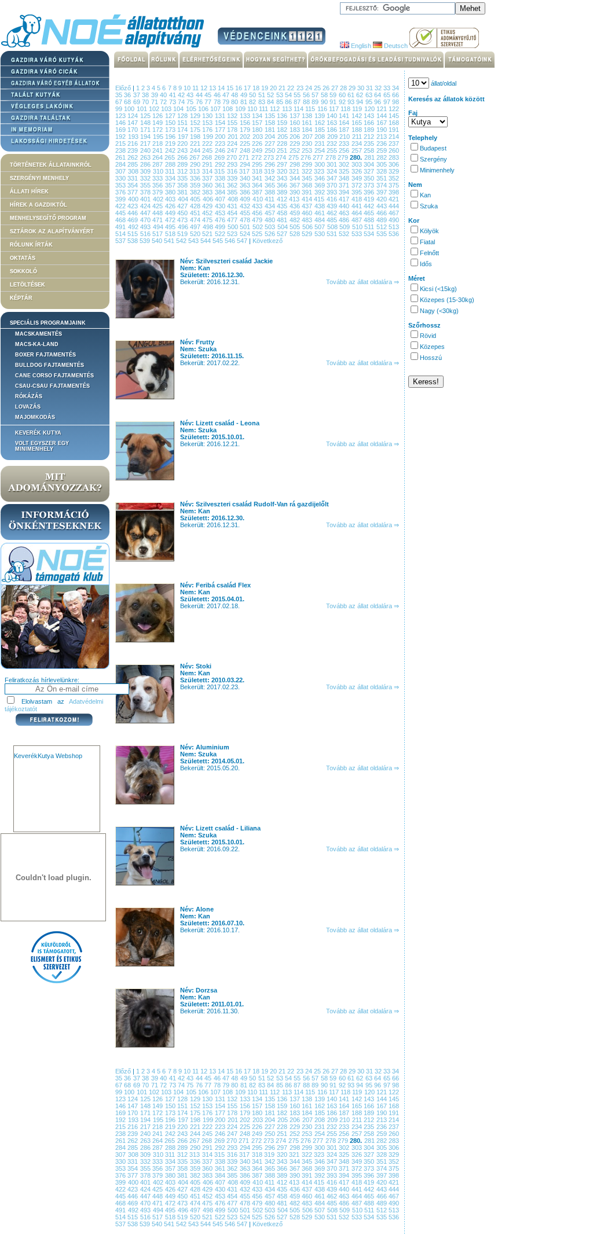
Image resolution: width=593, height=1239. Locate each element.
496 (184, 226)
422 (121, 206)
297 (283, 164)
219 (171, 143)
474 (196, 219)
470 (146, 219)
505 (296, 226)
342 (271, 178)
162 (320, 122)
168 (394, 122)
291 (208, 164)
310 (159, 171)
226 (258, 143)
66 (395, 94)
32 (379, 87)
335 (183, 178)
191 (394, 129)
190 (382, 129)
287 (158, 164)
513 (394, 226)
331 (133, 178)
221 (196, 143)
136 (283, 115)
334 (171, 178)
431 (233, 206)
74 (182, 101)
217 (146, 143)
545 (219, 240)
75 (190, 101)
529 (308, 233)
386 (246, 192)
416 (333, 199)
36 (128, 94)
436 (296, 206)
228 (283, 143)
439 (333, 206)
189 (370, 129)
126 (158, 115)
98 (395, 101)
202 (246, 136)
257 (358, 150)
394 (345, 192)
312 (183, 171)
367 (296, 185)
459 (296, 212)
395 (358, 192)
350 (370, 178)
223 (221, 143)
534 (370, 233)
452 (208, 212)
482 (296, 219)
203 (258, 136)
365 (271, 185)
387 (258, 192)
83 (262, 101)
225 (246, 143)
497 (196, 226)
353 (121, 185)
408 (234, 199)
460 (308, 212)
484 (320, 219)
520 (196, 233)
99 (119, 108)
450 (183, 212)
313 (195, 171)
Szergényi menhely (39, 178)
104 (179, 108)
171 (146, 129)
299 (308, 164)
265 (170, 157)
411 (271, 199)
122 (394, 108)
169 (121, 129)
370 (333, 185)
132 (233, 115)
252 (296, 150)
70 (146, 101)
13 (213, 87)
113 (288, 108)
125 (146, 115)
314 (208, 171)
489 (382, 219)
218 (158, 143)
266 (183, 157)
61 (351, 94)
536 (394, 233)
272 (257, 157)
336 (196, 178)
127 (171, 115)
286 (146, 164)
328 (382, 171)
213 (382, 136)
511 (370, 226)
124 (133, 115)
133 (246, 115)
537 (121, 240)
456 (258, 212)
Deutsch (395, 45)
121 (382, 108)
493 (146, 226)
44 (200, 94)
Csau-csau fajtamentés (52, 386)
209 (333, 136)
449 (171, 212)
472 (171, 219)
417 (345, 199)
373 (370, 185)
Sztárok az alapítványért (52, 231)
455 (246, 212)
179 (246, 129)
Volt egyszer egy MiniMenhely (42, 446)
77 (208, 101)
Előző (123, 87)
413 (295, 199)
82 (253, 101)
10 (188, 87)
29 (353, 87)
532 (345, 233)
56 (307, 94)
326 (358, 171)
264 (158, 157)
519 (183, 233)
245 (208, 150)
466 (382, 212)
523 (233, 233)
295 (258, 164)
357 (171, 185)
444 (394, 206)
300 (320, 164)
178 (233, 129)
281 (370, 157)
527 (283, 233)
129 (196, 115)
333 (158, 178)
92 (343, 101)
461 (320, 212)
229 (296, 143)
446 (133, 212)
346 (320, 178)
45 (208, 94)
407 (221, 199)
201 (234, 136)
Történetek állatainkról (50, 165)
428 (196, 206)
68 (128, 101)
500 (234, 226)
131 (221, 115)
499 (221, 226)
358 (183, 185)
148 (146, 122)
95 (369, 101)
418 (358, 199)
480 (271, 219)
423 (133, 206)
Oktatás (22, 258)
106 (204, 108)
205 (283, 136)
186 (333, 129)
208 (320, 136)
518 (171, 233)
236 (382, 143)
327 (370, 171)
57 (316, 94)
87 (298, 101)
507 (320, 226)
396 (370, 192)
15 (230, 87)
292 (221, 164)
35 (119, 94)
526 (271, 233)
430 (221, 206)
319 (270, 171)
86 (289, 101)
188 (358, 129)
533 (358, 233)
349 (358, 178)
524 (246, 233)
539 (146, 240)
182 (283, 129)
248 (246, 150)
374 (382, 185)
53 (280, 94)
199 (209, 136)
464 (358, 212)
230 (308, 143)
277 (319, 157)
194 (146, 136)
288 (171, 164)
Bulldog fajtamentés (49, 365)
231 (320, 143)
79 (226, 101)
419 (370, 199)
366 (283, 185)
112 (275, 108)
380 (171, 192)
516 (146, 233)
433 (258, 206)
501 (246, 226)
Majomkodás (35, 417)
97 (387, 101)
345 (308, 178)
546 (231, 240)
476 (221, 219)
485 (333, 219)
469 (133, 219)
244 (196, 150)
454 (233, 212)
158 (271, 122)
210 (345, 136)
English (360, 45)
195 (159, 136)
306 (394, 164)
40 (164, 94)
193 (134, 136)
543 (194, 240)
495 (171, 226)
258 (370, 150)
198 (196, 136)
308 (134, 171)
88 (307, 101)
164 (345, 122)
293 (233, 164)
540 (158, 240)
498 (209, 226)
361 (221, 185)
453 (221, 212)
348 (345, 178)
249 (258, 150)
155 (233, 122)
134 (258, 115)
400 (134, 199)
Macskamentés (38, 334)
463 (345, 212)
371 (345, 185)
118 (346, 108)
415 (320, 199)
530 (320, 233)
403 (171, 199)
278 (331, 157)
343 (283, 178)
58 (325, 94)
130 (208, 115)
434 (271, 206)
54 (289, 94)
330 (121, 178)
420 (382, 199)
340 (246, 178)
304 (370, 164)
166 (370, 122)
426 (171, 206)
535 (382, 233)
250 (271, 150)
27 (335, 87)
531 (333, 233)
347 (333, 178)
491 (121, 226)
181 (271, 129)
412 (283, 199)
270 (232, 157)
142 (358, 115)
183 (296, 129)
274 (282, 157)
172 (158, 129)
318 (258, 171)
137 (296, 115)
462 (333, 212)
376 (121, 192)
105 (192, 108)
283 (394, 157)
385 (233, 192)
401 (146, 199)
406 (209, 199)
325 (345, 171)
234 (358, 143)
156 (246, 122)
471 (158, 219)
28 (344, 87)
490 (394, 219)
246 (221, 150)
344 (296, 178)
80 (235, 101)
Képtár (21, 298)
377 (133, 192)
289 (183, 164)
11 (196, 87)
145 (394, 115)
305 (382, 164)
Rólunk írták (31, 245)
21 (283, 87)
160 (296, 122)
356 (158, 185)
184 (308, 129)
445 (121, 212)
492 (134, 226)
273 (269, 157)
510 (358, 226)
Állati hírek (29, 191)
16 (239, 87)
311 (171, 171)
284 (121, 164)
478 (246, 219)
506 (308, 226)
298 (296, 164)
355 (146, 185)
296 (271, 164)
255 (333, 150)
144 (382, 115)
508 (333, 226)
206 (296, 136)
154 (221, 122)
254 (320, 150)
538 (133, 240)
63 (369, 94)
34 (395, 87)
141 (345, 115)
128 (183, 115)
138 (308, 115)
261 (121, 157)
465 (370, 212)
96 (378, 101)
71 (155, 101)
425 (158, 206)
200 (221, 136)
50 (253, 94)
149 (158, 122)
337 (208, 178)
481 (283, 219)
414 (308, 199)
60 (343, 94)
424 (146, 206)
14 (222, 87)
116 (323, 108)
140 (333, 115)
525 (258, 233)
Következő (267, 240)
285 (133, 164)
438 (320, 206)
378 (146, 192)
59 (334, 94)
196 (171, 136)
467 (394, 212)
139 (320, 115)
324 (333, 171)
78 (218, 101)
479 (258, 219)
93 (351, 101)
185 (320, 129)
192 (121, 136)
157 (258, 122)
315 (220, 171)
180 (258, 129)
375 (394, 185)
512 (382, 226)
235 (370, 143)
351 (382, 178)
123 (121, 115)
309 (146, 171)
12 (204, 87)
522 (221, 233)
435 (283, 206)
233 (345, 143)
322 (308, 171)
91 (334, 101)
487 (358, 219)
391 (308, 192)
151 (183, 122)
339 (233, 178)
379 (158, 192)
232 (333, 143)
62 (360, 94)
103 (167, 108)
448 (158, 212)
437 (308, 206)
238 (121, 150)
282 (382, 157)
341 (258, 178)
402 (159, 199)
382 (196, 192)
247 (233, 150)
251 (283, 150)
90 (325, 101)
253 (308, 150)
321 (295, 171)
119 (358, 108)
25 (318, 87)
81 (244, 101)
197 (184, 136)
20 (274, 87)
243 (183, 150)
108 (228, 108)
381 (183, 192)
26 (327, 87)
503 (271, 226)
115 (311, 108)
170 (133, 129)
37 (137, 94)
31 (370, 87)
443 (382, 206)
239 (133, 150)
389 (283, 192)
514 (121, 233)
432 (246, 206)
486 (345, 219)
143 (370, 115)
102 (155, 108)
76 (200, 101)
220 (183, 143)
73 (173, 101)
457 (271, 212)
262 (133, 157)
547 (243, 240)
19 (265, 87)
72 (164, 101)
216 (133, 143)
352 (394, 178)
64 (378, 94)
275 (294, 157)
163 (333, 122)
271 (245, 157)
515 (133, 233)
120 (370, 108)
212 (370, 136)
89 (316, 101)
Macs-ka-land (36, 344)
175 (196, 129)
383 (208, 192)
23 (300, 87)
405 (196, 199)
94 (360, 101)
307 (121, 171)
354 (133, 185)
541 (170, 240)
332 (146, 178)
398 (394, 192)
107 (216, 108)
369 (320, 185)
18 (256, 87)
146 (121, 122)
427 (183, 206)
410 (258, 199)
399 (121, 199)
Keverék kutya (38, 433)
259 (382, 150)
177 (221, 129)
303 (358, 164)
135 (271, 115)
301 (333, 164)
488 (370, 219)
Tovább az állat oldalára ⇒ (362, 281)
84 (271, 101)
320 (283, 171)
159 (283, 122)
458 (283, 212)
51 (262, 94)
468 (121, 219)
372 (358, 185)
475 (208, 219)
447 (146, 212)
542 (182, 240)
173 (171, 129)
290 (196, 164)
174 (183, 129)
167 (382, 122)
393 (333, 192)
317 (245, 171)
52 (271, 94)
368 (308, 185)
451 (196, 212)
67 (119, 101)
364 (258, 185)
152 (196, 122)
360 (208, 185)
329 (394, 171)
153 (208, 122)
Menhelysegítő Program (48, 218)
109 (241, 108)
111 (264, 108)
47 (226, 94)
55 (298, 94)
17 (248, 87)
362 (233, 185)
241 (158, 150)
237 (394, 143)
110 (253, 108)
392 (320, 192)
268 (208, 157)
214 (394, 136)
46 (218, 94)
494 (159, 226)
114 (299, 108)
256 (345, 150)
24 (309, 87)
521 (208, 233)
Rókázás (28, 396)
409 (246, 199)
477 (233, 219)
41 (173, 94)
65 (387, 94)
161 (308, 122)
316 (233, 171)
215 (121, 143)
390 (296, 192)
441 (358, 206)
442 (370, 206)
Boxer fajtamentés (45, 355)
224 (233, 143)
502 (258, 226)
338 (221, 178)
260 (394, 150)
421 (394, 199)
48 (235, 94)
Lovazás (28, 407)
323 (320, 171)
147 (133, 122)
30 (361, 87)
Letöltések (27, 285)
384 (221, 192)
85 (280, 101)
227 (271, 143)
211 (358, 136)
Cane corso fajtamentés (54, 375)
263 (146, 157)
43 (190, 94)
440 (345, 206)
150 (171, 122)
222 (208, 143)
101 (143, 108)
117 (335, 108)
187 (345, 129)
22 (291, 87)
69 (137, 101)
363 (246, 185)
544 (206, 240)
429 (208, 206)
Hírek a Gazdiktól (38, 205)
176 (208, 129)
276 (307, 157)
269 (220, 157)
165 (358, 122)
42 (182, 94)
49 (244, 94)
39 (155, 94)
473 (183, 219)
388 (271, 192)
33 (387, 87)
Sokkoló (23, 271)
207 (308, 136)
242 (171, 150)
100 (130, 108)
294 (246, 164)
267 (195, 157)
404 (184, 199)
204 (271, 136)
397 (382, 192)
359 (196, 185)
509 (345, 226)
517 (158, 233)
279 (344, 157)
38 (146, 94)
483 (308, 219)
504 (283, 226)
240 (146, 150)
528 (296, 233)
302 (345, 164)
